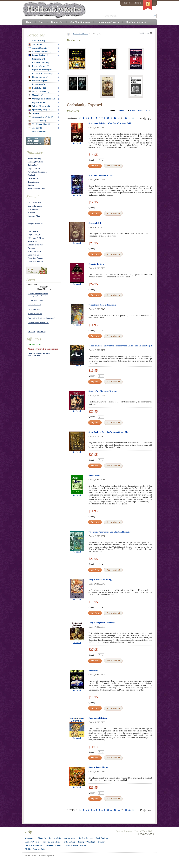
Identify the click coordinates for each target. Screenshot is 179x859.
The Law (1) (37, 128)
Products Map (34, 216)
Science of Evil (95, 223)
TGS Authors (37, 44)
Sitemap (31, 213)
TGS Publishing (34, 158)
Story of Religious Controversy (102, 623)
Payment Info (55, 838)
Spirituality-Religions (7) (42, 110)
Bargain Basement (35, 224)
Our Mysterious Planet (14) (43, 99)
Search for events (35, 206)
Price (140, 110)
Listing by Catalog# (86, 842)
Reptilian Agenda (35, 235)
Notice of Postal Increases (75, 845)
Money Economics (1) (41, 92)
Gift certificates (34, 203)
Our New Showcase (80, 22)
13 (119, 118)
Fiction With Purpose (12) (43, 73)
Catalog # (122, 110)
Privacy (101, 842)
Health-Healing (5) (40, 77)
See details (77, 143)
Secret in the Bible (96, 264)
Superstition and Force (98, 767)
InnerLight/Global (35, 162)
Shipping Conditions (51, 842)
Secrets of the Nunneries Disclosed (103, 391)
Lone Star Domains (36, 258)
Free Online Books (54, 845)
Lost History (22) (39, 88)
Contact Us (57, 22)
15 (126, 118)
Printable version (144, 33)
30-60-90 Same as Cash (35, 849)
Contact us (29, 838)
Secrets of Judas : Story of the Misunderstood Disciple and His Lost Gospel (120, 346)
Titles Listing (69, 842)
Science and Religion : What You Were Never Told (110, 123)
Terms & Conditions (33, 845)
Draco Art (32, 248)
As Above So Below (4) (41, 52)
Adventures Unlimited (37, 172)
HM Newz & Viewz (36, 238)
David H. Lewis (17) (40, 66)
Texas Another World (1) (42, 117)
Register (138, 3)
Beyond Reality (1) (40, 55)
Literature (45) (38, 84)
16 (129, 118)
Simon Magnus (95, 475)
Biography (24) (38, 59)
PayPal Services (85, 838)
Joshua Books (33, 165)
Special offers (33, 209)
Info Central (33, 231)
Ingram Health (34, 168)
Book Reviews (102, 838)
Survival (35, 113)
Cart (41, 22)
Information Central (108, 22)
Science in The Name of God (101, 175)
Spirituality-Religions (80, 34)
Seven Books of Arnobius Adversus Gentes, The (108, 432)
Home (29, 22)
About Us (42, 838)
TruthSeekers (33, 182)
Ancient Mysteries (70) (41, 48)
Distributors (33, 179)
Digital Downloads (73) (42, 70)
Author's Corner (32, 842)
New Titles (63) (38, 41)
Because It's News (35, 245)
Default (147, 110)
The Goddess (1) (39, 121)
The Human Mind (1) (41, 124)
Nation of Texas (34, 251)
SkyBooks (32, 175)
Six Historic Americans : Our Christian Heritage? (109, 532)
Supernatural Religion (98, 718)
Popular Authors (39, 102)
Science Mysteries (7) (41, 106)
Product (133, 110)
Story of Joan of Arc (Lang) (100, 579)
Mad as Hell (33, 241)
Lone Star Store (34, 255)
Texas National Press (36, 189)
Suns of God (94, 670)
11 (111, 118)
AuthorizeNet (70, 838)
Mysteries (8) (37, 95)
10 (108, 118)
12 (115, 118)
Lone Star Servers (35, 262)
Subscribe (41, 332)
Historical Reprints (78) (42, 81)
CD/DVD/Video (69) (40, 62)
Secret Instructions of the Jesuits (102, 305)
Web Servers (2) (39, 131)
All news (31, 332)
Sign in (127, 3)
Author (31, 185)
